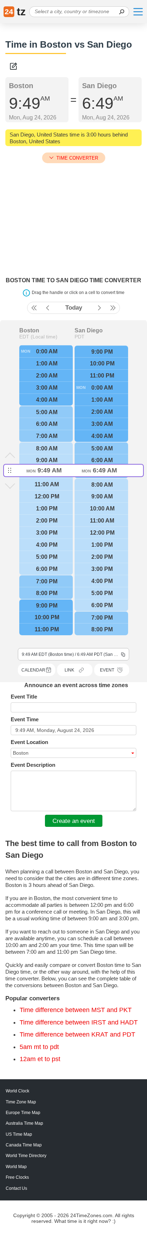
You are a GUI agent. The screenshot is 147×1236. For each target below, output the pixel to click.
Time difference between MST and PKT (76, 1009)
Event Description (33, 765)
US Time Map (19, 1134)
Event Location (29, 742)
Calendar (33, 670)
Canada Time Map (24, 1145)
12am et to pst (40, 1059)
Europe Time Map (23, 1112)
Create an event (73, 821)
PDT (80, 336)
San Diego (89, 330)
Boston (29, 330)
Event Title (24, 697)
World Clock (17, 1090)
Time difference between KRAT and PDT (77, 1034)
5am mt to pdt (39, 1046)
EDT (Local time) (38, 336)
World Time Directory (26, 1155)
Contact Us (16, 1188)
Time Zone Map (21, 1101)
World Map (16, 1166)
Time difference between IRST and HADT (79, 1022)
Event (107, 670)
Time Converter (77, 158)
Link (69, 670)
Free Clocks (17, 1177)
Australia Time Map (24, 1123)
